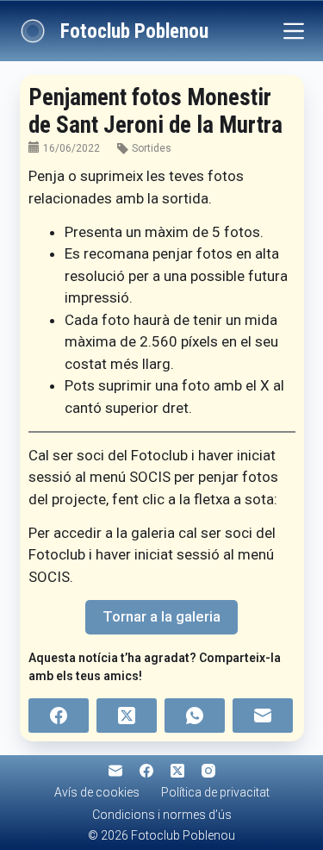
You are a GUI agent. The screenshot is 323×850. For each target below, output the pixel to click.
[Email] (263, 715)
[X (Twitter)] (126, 715)
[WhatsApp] (195, 715)
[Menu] (293, 31)
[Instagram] (208, 771)
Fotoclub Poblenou (134, 31)
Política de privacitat (215, 792)
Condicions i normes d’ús (162, 815)
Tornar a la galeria (161, 616)
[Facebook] (58, 715)
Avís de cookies (97, 792)
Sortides (151, 148)
